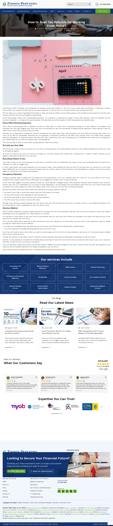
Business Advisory (23, 11)
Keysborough (46, 512)
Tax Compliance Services (98, 277)
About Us (61, 11)
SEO (101, 524)
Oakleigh (30, 514)
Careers (70, 11)
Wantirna (12, 516)
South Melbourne (83, 514)
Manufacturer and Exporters (39, 478)
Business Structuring (39, 11)
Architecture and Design (38, 472)
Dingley (61, 510)
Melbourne (88, 512)
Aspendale (30, 508)
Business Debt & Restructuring (43, 287)
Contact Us (86, 11)
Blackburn (74, 508)
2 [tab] (53, 413)
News (4, 488)
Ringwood (38, 508)
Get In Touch (103, 11)
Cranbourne (46, 510)
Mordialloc (102, 512)
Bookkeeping (43, 277)
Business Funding (70, 287)
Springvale (97, 514)
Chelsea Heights (22, 510)
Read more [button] (10, 390)
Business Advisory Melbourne (43, 267)
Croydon (66, 510)
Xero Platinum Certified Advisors (40, 488)
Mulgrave (6, 514)
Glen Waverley (18, 512)
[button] (14, 11)
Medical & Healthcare (37, 481)
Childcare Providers (36, 491)
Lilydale (76, 512)
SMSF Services (70, 267)
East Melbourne (89, 510)
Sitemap (5, 497)
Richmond (54, 514)
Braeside (93, 508)
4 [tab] (56, 413)
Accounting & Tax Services (15, 267)
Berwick (66, 508)
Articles (77, 11)
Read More (8, 347)
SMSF (52, 11)
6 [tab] (59, 413)
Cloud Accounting (70, 277)
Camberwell (6, 510)
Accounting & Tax (8, 11)
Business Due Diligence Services (97, 287)
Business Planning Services (15, 287)
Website (95, 524)
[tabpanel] (20, 407)
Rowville (61, 514)
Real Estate (34, 484)
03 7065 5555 (105, 4)
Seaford (74, 514)
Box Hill (86, 508)
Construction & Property (38, 475)
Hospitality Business (36, 497)
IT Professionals (35, 494)
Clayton (38, 510)
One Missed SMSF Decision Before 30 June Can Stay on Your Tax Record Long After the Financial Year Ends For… (92, 340)
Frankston (10, 512)
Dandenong (54, 510)
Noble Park (22, 514)
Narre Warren (13, 514)
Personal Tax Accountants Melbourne (15, 277)
